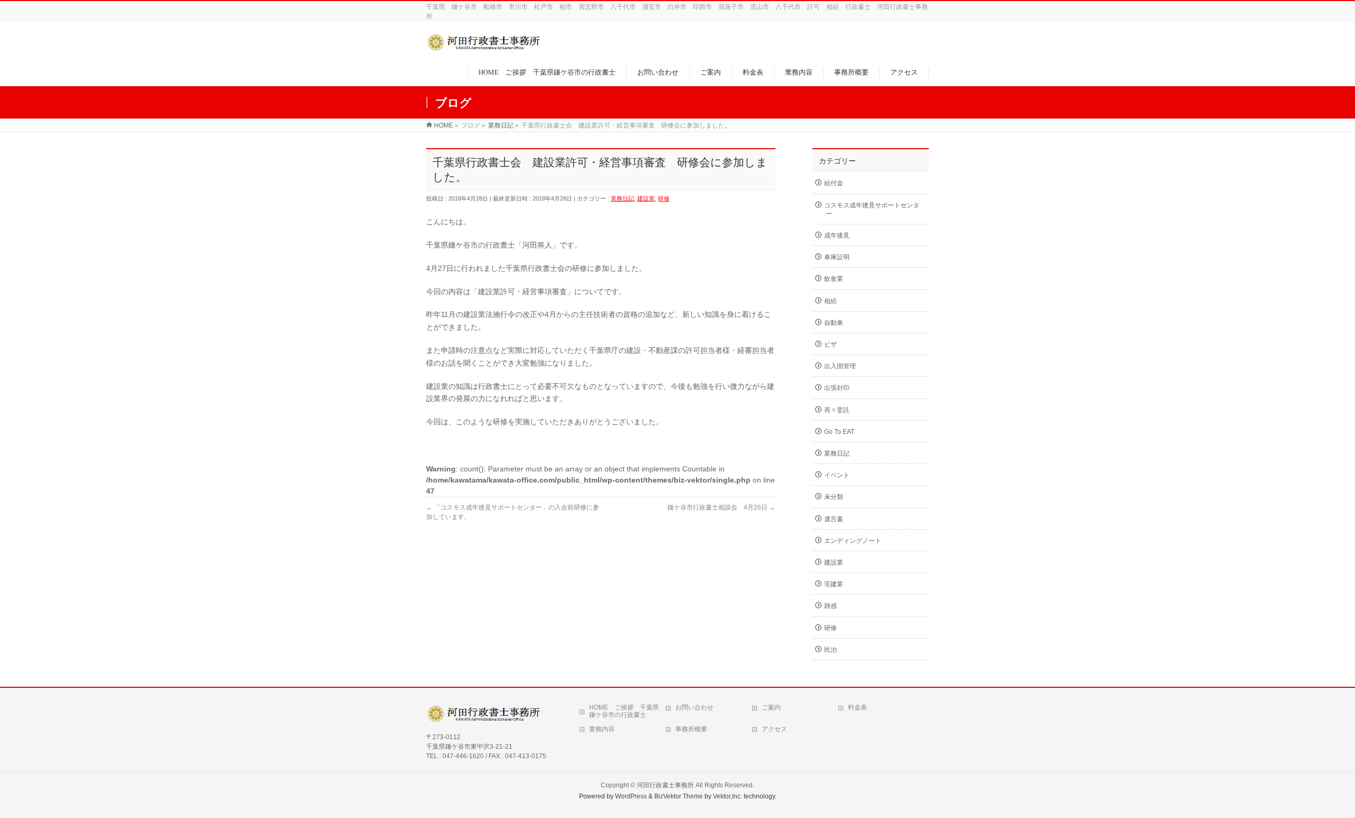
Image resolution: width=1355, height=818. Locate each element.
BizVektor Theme (678, 796)
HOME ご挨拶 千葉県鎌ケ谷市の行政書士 (624, 711)
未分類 (833, 497)
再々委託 (837, 410)
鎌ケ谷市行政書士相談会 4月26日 (721, 507)
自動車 (833, 322)
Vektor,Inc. (727, 796)
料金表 (857, 707)
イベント (837, 475)
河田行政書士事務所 (665, 785)
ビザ (830, 344)
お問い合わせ (694, 707)
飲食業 (833, 279)
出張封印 (837, 388)
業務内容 (602, 729)
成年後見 (837, 235)
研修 (664, 198)
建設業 (646, 198)
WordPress (631, 796)
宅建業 (833, 584)
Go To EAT (839, 431)
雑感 (830, 606)
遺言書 (833, 519)
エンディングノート (852, 540)
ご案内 (771, 707)
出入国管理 (840, 366)
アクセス (774, 729)
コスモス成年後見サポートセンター (871, 209)
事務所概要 (691, 729)
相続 (830, 301)
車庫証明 (837, 257)
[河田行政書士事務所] (485, 48)
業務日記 (622, 198)
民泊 (830, 649)
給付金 (833, 183)
